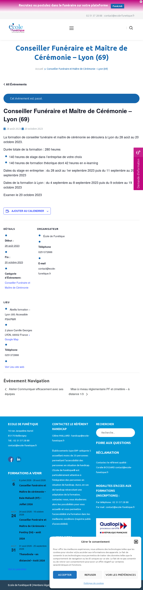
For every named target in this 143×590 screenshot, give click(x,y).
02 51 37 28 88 (94, 15)
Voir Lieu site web (14, 367)
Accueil (39, 68)
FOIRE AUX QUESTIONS (113, 443)
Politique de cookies (94, 583)
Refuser (90, 574)
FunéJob (117, 6)
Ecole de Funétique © (19, 585)
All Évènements (16, 84)
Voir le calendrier (17, 569)
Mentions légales (42, 585)
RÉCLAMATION (107, 452)
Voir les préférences (121, 574)
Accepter (65, 574)
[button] (136, 541)
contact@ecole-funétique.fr (120, 507)
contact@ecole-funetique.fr (119, 15)
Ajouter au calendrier (28, 211)
